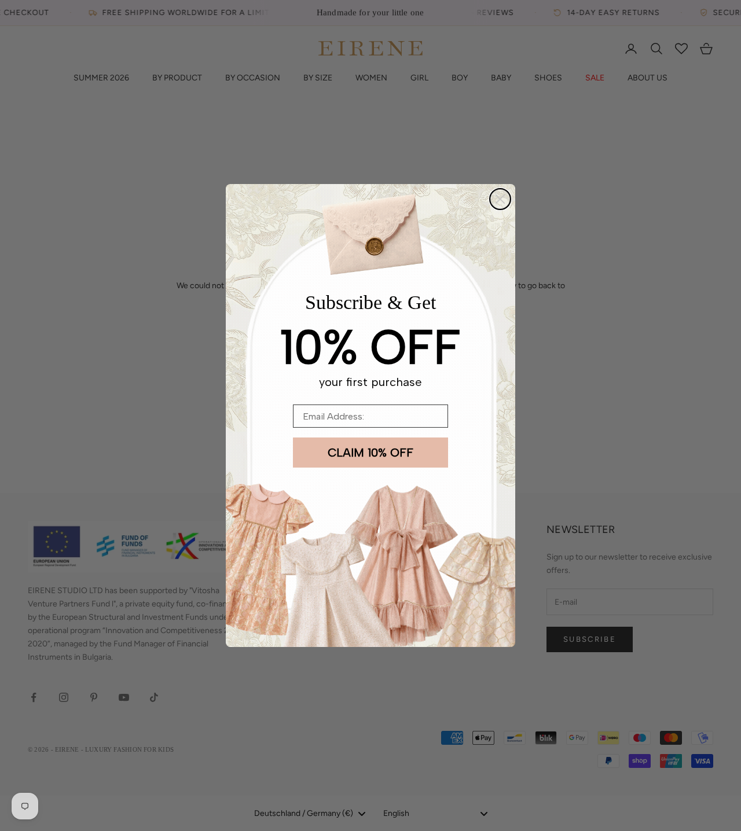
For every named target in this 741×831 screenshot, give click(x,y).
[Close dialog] (500, 199)
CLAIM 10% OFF (370, 452)
